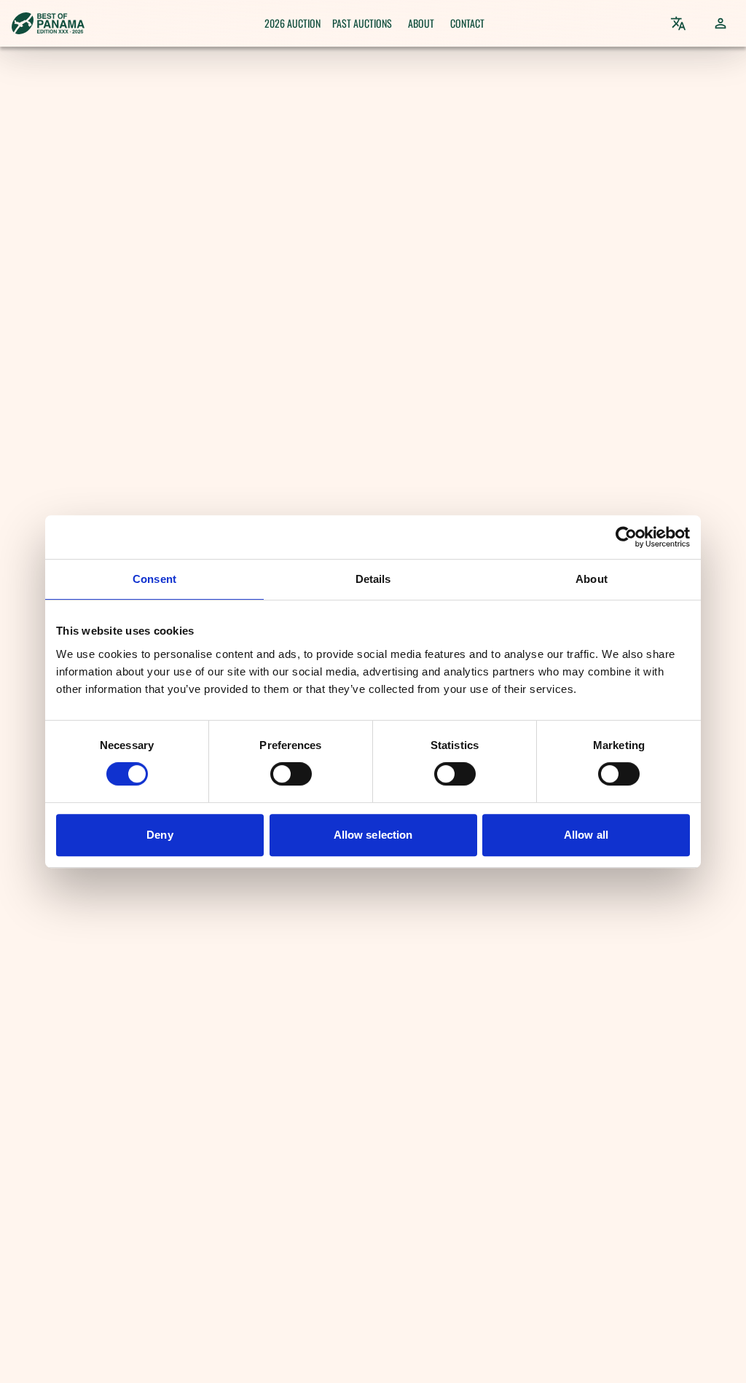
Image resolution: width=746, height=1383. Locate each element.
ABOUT (421, 23)
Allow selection (373, 834)
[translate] (678, 23)
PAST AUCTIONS (362, 23)
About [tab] (592, 579)
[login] (720, 23)
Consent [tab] (154, 579)
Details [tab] (373, 579)
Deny (159, 834)
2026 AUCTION (292, 23)
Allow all (586, 834)
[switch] (291, 773)
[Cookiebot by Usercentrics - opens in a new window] (626, 537)
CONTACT (467, 23)
